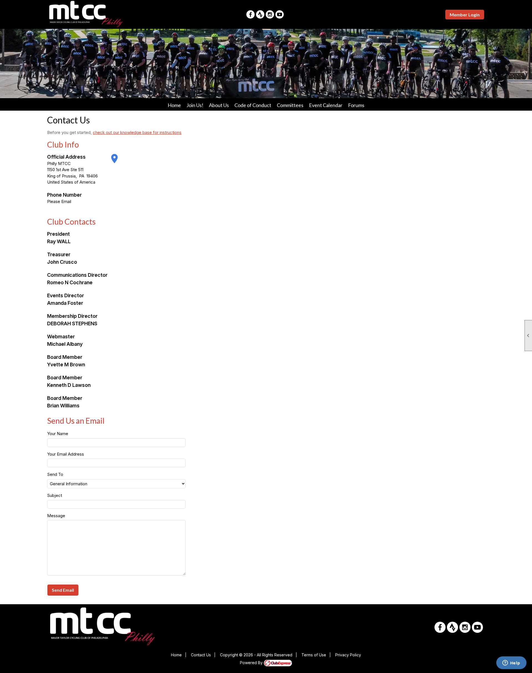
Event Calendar (325, 105)
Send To (55, 474)
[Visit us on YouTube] (279, 14)
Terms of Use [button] (313, 654)
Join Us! (194, 105)
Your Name (57, 433)
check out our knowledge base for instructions (137, 132)
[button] (62, 590)
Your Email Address (65, 454)
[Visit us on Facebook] (250, 14)
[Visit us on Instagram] (270, 14)
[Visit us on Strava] (260, 14)
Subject (54, 495)
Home (174, 105)
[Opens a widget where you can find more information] (511, 663)
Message (56, 515)
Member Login (465, 14)
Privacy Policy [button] (348, 654)
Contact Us (201, 654)
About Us (219, 105)
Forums (356, 105)
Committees (290, 105)
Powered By (252, 662)
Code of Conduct (252, 105)
